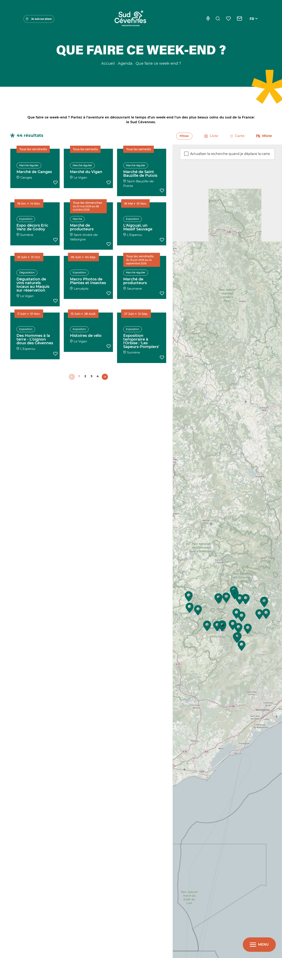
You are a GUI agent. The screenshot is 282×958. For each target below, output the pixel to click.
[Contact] (239, 19)
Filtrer (184, 136)
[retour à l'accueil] (130, 19)
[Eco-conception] (208, 18)
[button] (241, 646)
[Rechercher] (218, 19)
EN (252, 24)
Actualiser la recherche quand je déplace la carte (230, 154)
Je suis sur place (41, 18)
